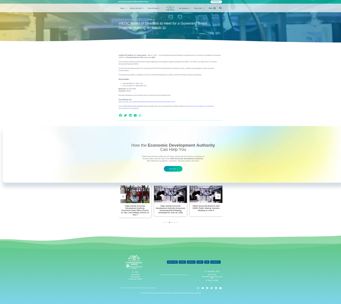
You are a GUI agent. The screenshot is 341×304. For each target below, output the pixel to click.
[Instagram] (198, 288)
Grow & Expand (153, 8)
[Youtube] (203, 288)
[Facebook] (207, 288)
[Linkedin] (216, 288)
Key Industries (183, 8)
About (122, 8)
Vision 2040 (198, 8)
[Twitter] (211, 288)
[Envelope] (220, 288)
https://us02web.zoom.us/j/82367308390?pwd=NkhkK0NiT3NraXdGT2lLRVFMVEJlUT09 (147, 102)
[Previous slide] (123, 196)
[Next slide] (218, 196)
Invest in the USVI (136, 8)
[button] (220, 8)
